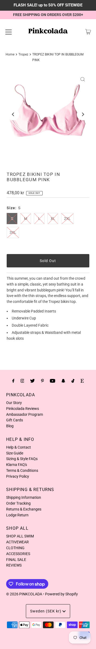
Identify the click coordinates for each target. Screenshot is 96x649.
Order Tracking (18, 503)
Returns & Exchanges (23, 509)
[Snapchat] (63, 381)
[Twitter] (32, 381)
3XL (13, 232)
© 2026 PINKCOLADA (24, 594)
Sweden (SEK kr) (46, 611)
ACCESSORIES (18, 554)
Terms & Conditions (22, 470)
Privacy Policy (17, 476)
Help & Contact (18, 447)
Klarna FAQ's (16, 464)
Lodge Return (17, 515)
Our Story (14, 403)
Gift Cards (14, 420)
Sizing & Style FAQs (22, 459)
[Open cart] (88, 31)
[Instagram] (22, 381)
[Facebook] (13, 381)
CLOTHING (15, 548)
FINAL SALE (16, 559)
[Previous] (13, 114)
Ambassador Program (24, 414)
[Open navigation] (8, 31)
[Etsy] (82, 381)
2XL (67, 218)
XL (53, 218)
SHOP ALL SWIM (20, 536)
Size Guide (14, 453)
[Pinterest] (42, 381)
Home (10, 54)
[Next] (83, 114)
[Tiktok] (72, 381)
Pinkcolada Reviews (22, 408)
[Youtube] (52, 381)
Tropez (23, 54)
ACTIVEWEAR (17, 542)
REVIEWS (14, 565)
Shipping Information (23, 497)
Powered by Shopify (61, 594)
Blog (10, 426)
